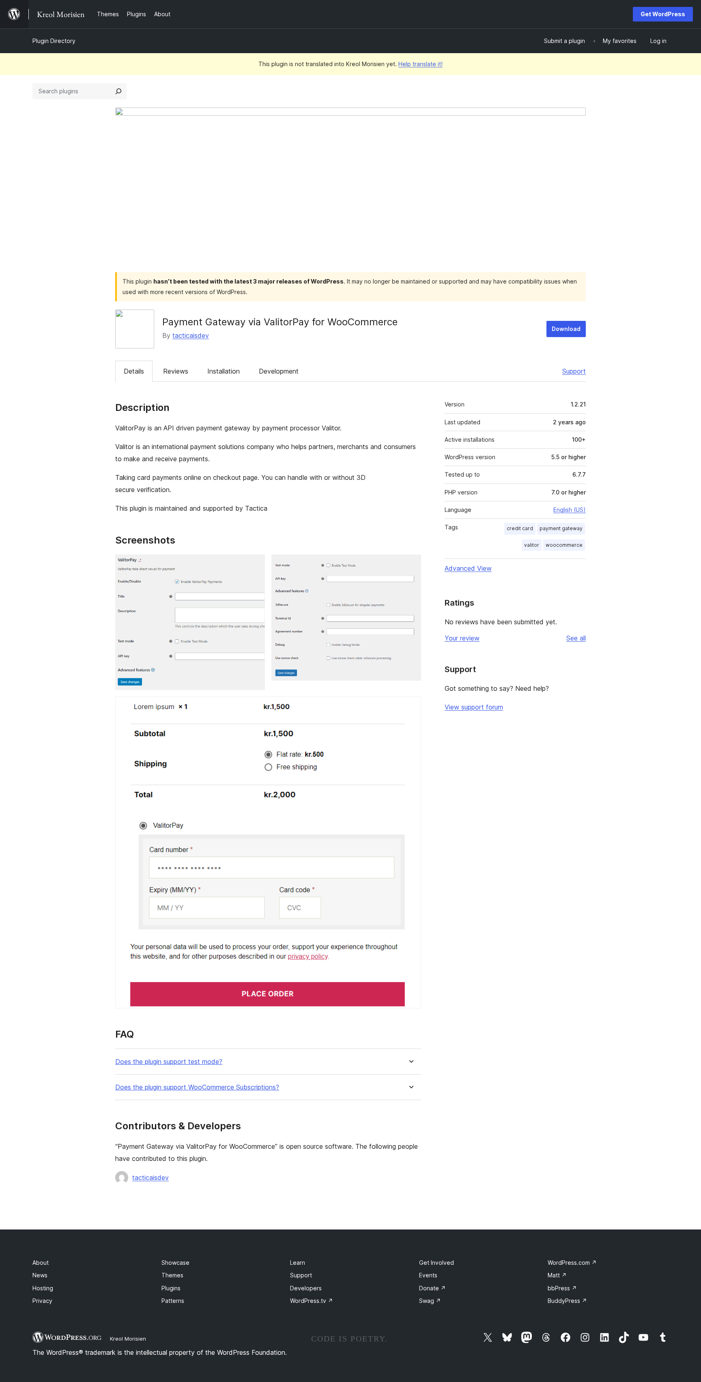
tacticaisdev (190, 335)
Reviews (175, 371)
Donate (432, 1288)
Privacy (42, 1300)
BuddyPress (567, 1300)
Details (134, 371)
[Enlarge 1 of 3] (254, 565)
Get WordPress (663, 14)
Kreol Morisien (128, 1338)
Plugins (171, 1288)
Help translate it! (420, 63)
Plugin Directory (53, 40)
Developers (306, 1288)
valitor (531, 545)
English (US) (569, 509)
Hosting (42, 1288)
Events (428, 1275)
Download (566, 328)
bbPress (562, 1288)
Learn (297, 1262)
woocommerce (564, 545)
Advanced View (468, 568)
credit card (520, 528)
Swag (430, 1300)
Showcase (175, 1262)
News (39, 1275)
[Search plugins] (118, 91)
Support (574, 371)
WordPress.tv (311, 1300)
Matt (557, 1275)
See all (576, 638)
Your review (462, 638)
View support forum (474, 707)
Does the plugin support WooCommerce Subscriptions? (197, 1087)
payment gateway (561, 528)
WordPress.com (572, 1262)
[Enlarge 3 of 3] (410, 707)
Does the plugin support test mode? (168, 1062)
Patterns (172, 1300)
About (40, 1262)
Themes (172, 1275)
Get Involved (436, 1262)
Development (279, 371)
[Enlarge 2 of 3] (410, 565)
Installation (223, 371)
